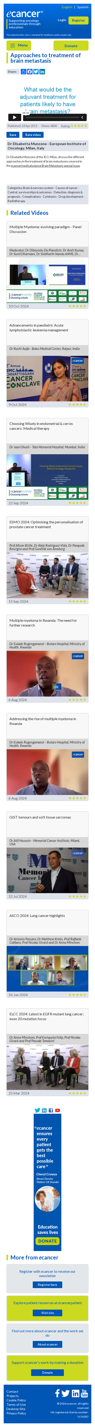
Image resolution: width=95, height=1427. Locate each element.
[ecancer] (25, 13)
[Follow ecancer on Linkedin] (75, 1393)
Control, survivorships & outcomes (30, 192)
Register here (47, 1284)
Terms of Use (16, 1404)
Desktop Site (15, 1409)
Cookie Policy (16, 1400)
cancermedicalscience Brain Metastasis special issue (45, 166)
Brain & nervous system (38, 188)
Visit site (47, 1313)
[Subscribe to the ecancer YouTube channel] (84, 1393)
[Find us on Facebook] (51, 1110)
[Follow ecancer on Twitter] (65, 1393)
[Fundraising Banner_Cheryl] (47, 1182)
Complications (31, 196)
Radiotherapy (16, 201)
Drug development (71, 196)
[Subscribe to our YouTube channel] (57, 1110)
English (67, 7)
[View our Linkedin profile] (44, 1110)
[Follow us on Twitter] (37, 1110)
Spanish (83, 7)
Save (12, 135)
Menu (22, 45)
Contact (12, 1391)
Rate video (33, 135)
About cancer (48, 1344)
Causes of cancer (66, 188)
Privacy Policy (16, 1413)
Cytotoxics (49, 196)
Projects (12, 1396)
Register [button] (78, 20)
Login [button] (62, 20)
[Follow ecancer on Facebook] (57, 1393)
